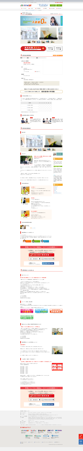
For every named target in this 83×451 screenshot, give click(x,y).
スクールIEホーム (22, 10)
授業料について (37, 421)
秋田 (36, 417)
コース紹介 (31, 8)
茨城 (59, 417)
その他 (47, 417)
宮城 (38, 417)
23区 (44, 417)
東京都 (43, 417)
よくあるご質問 (52, 8)
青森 (34, 417)
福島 (41, 417)
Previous (21, 33)
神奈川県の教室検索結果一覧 (32, 10)
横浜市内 (52, 417)
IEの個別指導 (38, 8)
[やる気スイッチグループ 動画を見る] (59, 2)
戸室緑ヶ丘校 (56, 186)
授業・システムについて (32, 421)
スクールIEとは (24, 8)
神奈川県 (50, 417)
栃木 (61, 417)
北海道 (32, 417)
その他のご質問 (42, 421)
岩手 (35, 417)
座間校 (55, 190)
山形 (39, 417)
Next (61, 33)
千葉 (56, 417)
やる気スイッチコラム (31, 420)
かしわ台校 (55, 191)
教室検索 (45, 8)
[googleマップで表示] (60, 13)
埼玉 (58, 417)
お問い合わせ (59, 8)
